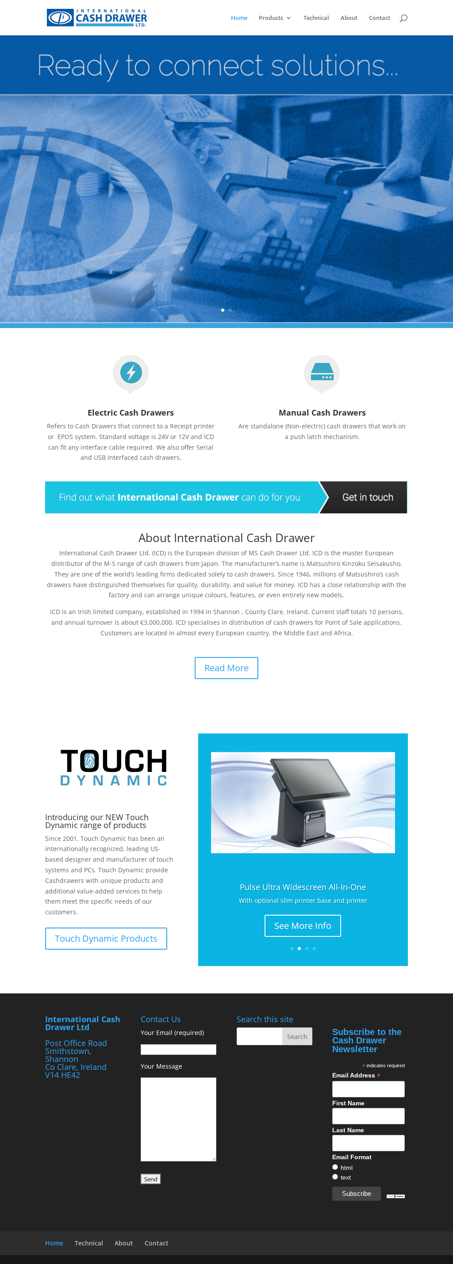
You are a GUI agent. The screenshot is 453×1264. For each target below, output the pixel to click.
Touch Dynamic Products (106, 938)
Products (271, 18)
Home (239, 18)
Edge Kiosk (303, 852)
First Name (348, 1103)
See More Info (302, 890)
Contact (379, 18)
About (349, 18)
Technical (316, 18)
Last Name (348, 1130)
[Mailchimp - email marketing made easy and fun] (396, 1195)
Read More (226, 668)
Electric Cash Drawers (131, 412)
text (346, 1177)
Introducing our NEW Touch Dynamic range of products (97, 821)
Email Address (356, 1075)
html (347, 1167)
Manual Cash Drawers (322, 412)
